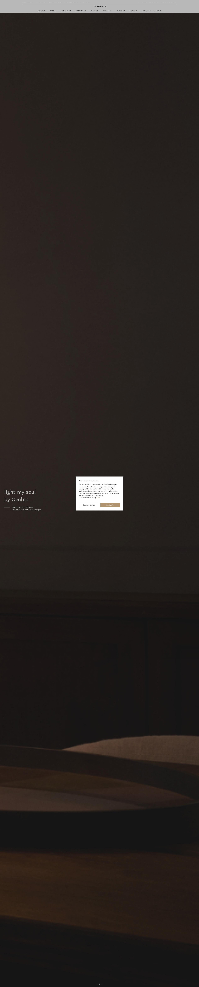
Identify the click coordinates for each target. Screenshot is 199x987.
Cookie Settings (89, 505)
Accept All (110, 505)
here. (98, 497)
